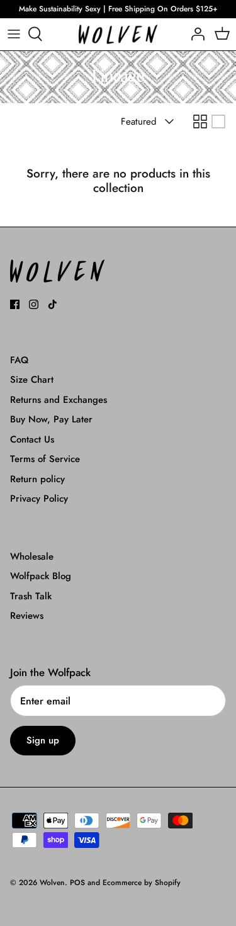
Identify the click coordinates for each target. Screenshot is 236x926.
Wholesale (31, 556)
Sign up (42, 740)
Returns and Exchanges (58, 400)
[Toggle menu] (14, 34)
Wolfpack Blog (40, 576)
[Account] (194, 34)
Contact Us (32, 439)
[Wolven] (118, 34)
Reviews (26, 616)
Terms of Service (45, 459)
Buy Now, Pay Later (51, 419)
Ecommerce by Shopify (142, 882)
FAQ (19, 360)
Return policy (37, 479)
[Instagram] (33, 304)
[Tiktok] (52, 304)
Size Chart (31, 380)
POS (77, 882)
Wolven (52, 882)
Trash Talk (31, 596)
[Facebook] (15, 304)
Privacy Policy (39, 498)
